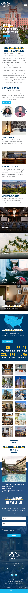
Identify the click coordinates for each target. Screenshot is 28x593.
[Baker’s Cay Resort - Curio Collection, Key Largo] (20, 419)
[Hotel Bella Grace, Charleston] (7, 406)
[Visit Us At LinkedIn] (16, 575)
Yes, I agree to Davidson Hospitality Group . (14, 529)
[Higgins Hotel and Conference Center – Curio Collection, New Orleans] (20, 381)
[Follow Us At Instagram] (12, 575)
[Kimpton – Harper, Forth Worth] (20, 369)
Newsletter (15, 590)
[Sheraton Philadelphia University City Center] (7, 419)
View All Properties (7, 341)
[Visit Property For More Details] (14, 469)
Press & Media (12, 579)
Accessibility (21, 579)
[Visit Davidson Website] (5, 4)
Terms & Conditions (9, 530)
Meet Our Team (6, 102)
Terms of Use (9, 581)
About (5, 579)
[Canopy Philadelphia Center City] (7, 431)
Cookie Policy (8, 583)
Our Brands (6, 36)
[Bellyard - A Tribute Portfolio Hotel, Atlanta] (7, 394)
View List (14, 452)
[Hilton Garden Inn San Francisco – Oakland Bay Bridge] (20, 394)
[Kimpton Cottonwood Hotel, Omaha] (7, 381)
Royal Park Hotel (8, 484)
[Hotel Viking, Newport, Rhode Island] (20, 431)
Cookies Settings (18, 583)
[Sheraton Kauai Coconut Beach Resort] (7, 369)
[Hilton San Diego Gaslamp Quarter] (20, 406)
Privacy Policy (18, 581)
